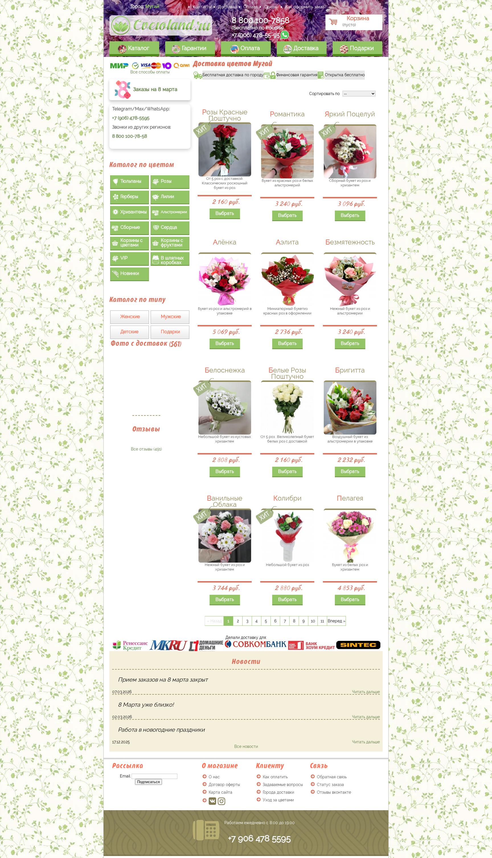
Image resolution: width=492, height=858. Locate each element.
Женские (130, 316)
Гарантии (193, 48)
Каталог (138, 48)
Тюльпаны (130, 181)
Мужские (171, 316)
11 (322, 621)
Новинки (129, 273)
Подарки (361, 48)
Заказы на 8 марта (154, 89)
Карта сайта (220, 792)
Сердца (169, 227)
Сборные (130, 227)
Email (125, 776)
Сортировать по (324, 93)
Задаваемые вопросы (283, 784)
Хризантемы (133, 212)
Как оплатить (275, 777)
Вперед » (336, 621)
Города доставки (278, 792)
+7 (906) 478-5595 (130, 118)
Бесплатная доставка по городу (228, 74)
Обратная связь (332, 777)
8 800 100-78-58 (129, 136)
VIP (124, 258)
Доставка (227, 6)
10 (313, 621)
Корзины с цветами (131, 243)
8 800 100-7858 (261, 20)
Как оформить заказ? (305, 6)
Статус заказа (330, 784)
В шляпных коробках (172, 260)
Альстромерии (174, 212)
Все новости (246, 746)
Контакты (202, 6)
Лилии (167, 196)
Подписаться (148, 782)
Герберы (129, 196)
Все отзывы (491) (146, 449)
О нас (214, 777)
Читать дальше (366, 692)
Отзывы (146, 429)
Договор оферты (224, 784)
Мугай (152, 6)
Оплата (250, 6)
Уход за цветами (278, 800)
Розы (166, 181)
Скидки (271, 6)
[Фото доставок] (146, 384)
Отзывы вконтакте (334, 792)
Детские (129, 331)
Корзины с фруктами (172, 243)
